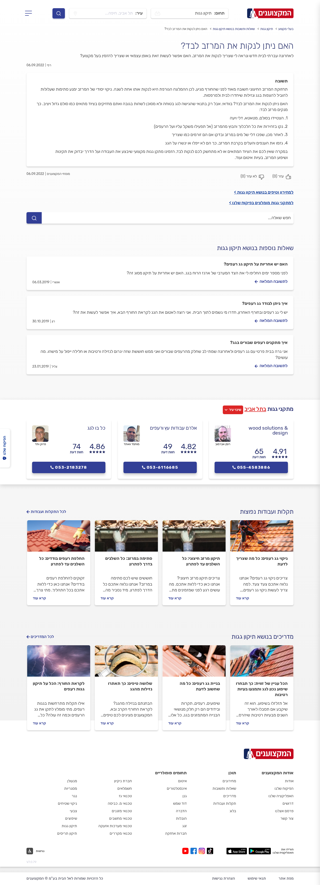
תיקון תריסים (67, 833)
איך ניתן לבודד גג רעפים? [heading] (265, 303)
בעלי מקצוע (286, 29)
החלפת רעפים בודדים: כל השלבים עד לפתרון (62, 561)
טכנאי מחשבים (120, 818)
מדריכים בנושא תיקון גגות (262, 636)
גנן (184, 796)
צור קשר (287, 818)
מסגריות (70, 788)
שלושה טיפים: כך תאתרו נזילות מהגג (130, 686)
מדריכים (229, 796)
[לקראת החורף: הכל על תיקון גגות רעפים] (58, 663)
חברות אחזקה (176, 833)
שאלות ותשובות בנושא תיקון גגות (234, 29)
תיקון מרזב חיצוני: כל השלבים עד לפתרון (201, 561)
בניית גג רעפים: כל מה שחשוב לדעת (200, 686)
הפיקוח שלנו (284, 788)
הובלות (181, 818)
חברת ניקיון (123, 781)
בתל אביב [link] (255, 409)
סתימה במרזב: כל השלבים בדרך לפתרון (128, 561)
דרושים (288, 803)
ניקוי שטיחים (67, 803)
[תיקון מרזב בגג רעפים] (194, 538)
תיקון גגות (266, 29)
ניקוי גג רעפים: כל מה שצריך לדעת (262, 561)
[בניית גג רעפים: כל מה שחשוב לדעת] (194, 663)
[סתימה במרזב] (126, 538)
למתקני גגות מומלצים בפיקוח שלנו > (261, 202)
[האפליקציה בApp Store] (236, 851)
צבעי (73, 811)
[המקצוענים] (270, 13)
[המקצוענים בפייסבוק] (194, 851)
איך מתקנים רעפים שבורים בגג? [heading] (259, 342)
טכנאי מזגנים (122, 811)
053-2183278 (71, 467)
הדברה (181, 811)
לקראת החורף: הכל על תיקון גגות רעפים (59, 686)
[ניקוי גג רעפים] (261, 538)
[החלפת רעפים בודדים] (58, 538)
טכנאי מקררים (121, 833)
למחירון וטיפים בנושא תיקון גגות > (264, 192)
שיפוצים (71, 818)
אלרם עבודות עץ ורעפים (173, 427)
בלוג (233, 811)
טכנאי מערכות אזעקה (115, 826)
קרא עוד (242, 598)
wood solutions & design (268, 430)
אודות (289, 781)
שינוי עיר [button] (235, 410)
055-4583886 (253, 467)
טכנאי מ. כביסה (120, 803)
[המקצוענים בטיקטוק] (210, 851)
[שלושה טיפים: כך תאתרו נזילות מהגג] (126, 663)
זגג (184, 826)
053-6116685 (162, 467)
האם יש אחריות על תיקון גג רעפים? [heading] (256, 264)
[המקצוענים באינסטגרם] (203, 851)
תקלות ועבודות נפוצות (267, 511)
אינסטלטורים (177, 788)
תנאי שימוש (257, 878)
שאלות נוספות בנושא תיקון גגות (255, 248)
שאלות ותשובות (224, 788)
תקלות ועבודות (224, 803)
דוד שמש (180, 803)
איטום (182, 781)
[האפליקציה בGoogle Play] (260, 851)
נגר (74, 796)
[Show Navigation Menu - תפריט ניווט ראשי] (29, 13)
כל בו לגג (96, 427)
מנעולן (72, 781)
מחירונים (229, 781)
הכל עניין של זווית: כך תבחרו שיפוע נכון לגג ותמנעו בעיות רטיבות (262, 689)
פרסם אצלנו (284, 811)
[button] (35, 851)
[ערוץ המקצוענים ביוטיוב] (186, 851)
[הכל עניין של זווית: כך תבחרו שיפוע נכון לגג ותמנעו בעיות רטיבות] (261, 663)
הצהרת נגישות (223, 878)
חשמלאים (124, 788)
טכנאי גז (125, 796)
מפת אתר (286, 878)
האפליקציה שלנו (281, 796)
